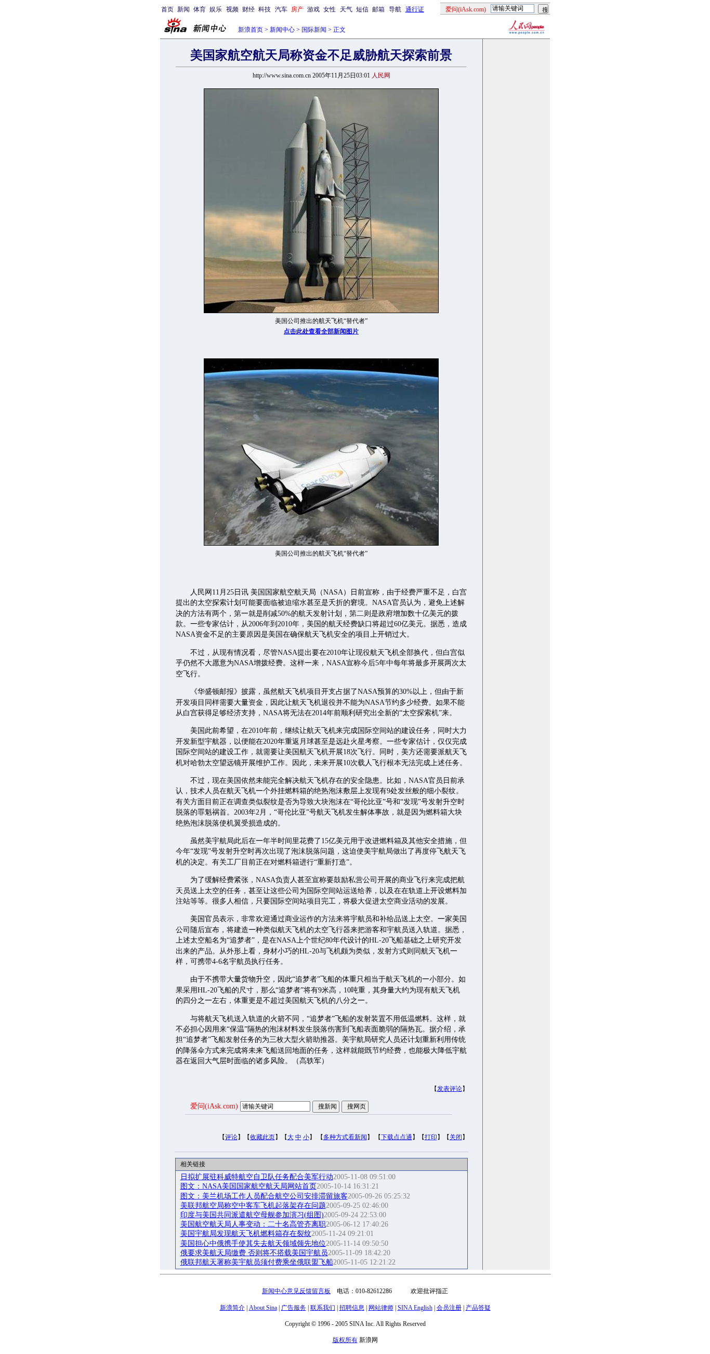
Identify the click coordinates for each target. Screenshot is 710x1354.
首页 (167, 9)
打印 (431, 1137)
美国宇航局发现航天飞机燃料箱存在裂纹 (245, 1233)
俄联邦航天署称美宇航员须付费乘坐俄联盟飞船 (256, 1262)
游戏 (313, 9)
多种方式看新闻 (345, 1137)
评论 (231, 1137)
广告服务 (293, 1307)
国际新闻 (313, 29)
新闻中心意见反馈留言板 (296, 1291)
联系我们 (322, 1307)
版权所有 (345, 1340)
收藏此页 (262, 1137)
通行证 (414, 9)
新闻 (183, 9)
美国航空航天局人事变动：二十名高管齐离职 (253, 1224)
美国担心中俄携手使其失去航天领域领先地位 (253, 1243)
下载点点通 (396, 1137)
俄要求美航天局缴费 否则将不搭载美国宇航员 (254, 1253)
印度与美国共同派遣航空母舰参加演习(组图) (252, 1215)
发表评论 (449, 1088)
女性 (329, 9)
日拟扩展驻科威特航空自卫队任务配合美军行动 (256, 1177)
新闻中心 (282, 29)
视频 (232, 9)
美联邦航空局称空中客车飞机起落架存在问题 (253, 1205)
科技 (264, 9)
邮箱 (378, 9)
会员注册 (449, 1307)
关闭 (456, 1137)
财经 (248, 9)
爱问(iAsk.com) (214, 1106)
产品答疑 (478, 1307)
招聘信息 (351, 1307)
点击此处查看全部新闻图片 (321, 331)
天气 (346, 9)
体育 (199, 9)
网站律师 (381, 1307)
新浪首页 (250, 29)
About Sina (263, 1307)
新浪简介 (232, 1307)
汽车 (281, 9)
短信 (362, 9)
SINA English (415, 1307)
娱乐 (215, 9)
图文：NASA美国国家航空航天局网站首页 (248, 1186)
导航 (395, 9)
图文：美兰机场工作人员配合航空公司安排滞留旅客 (264, 1196)
